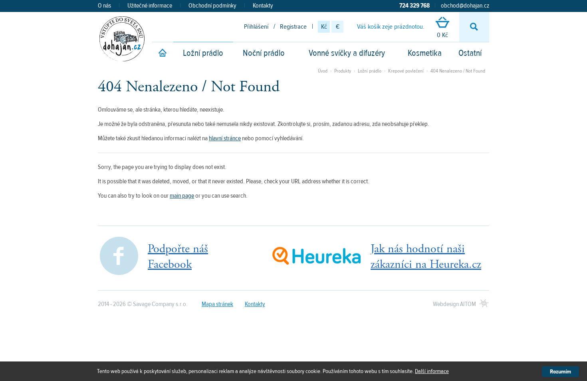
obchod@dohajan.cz (465, 6)
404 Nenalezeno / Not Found (457, 71)
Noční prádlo (264, 53)
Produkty (342, 71)
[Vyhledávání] (474, 27)
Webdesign (454, 304)
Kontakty (263, 6)
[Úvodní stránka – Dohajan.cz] (122, 38)
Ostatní (470, 53)
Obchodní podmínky (212, 6)
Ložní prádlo (203, 53)
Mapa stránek (217, 304)
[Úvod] (162, 54)
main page (182, 196)
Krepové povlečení (406, 71)
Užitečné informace (149, 6)
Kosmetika (425, 53)
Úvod (322, 71)
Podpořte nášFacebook (178, 256)
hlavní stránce (225, 138)
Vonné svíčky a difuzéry (347, 53)
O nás (104, 6)
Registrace (293, 26)
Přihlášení (256, 26)
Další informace (432, 371)
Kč (324, 26)
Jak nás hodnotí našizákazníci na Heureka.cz (426, 256)
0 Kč (442, 35)
